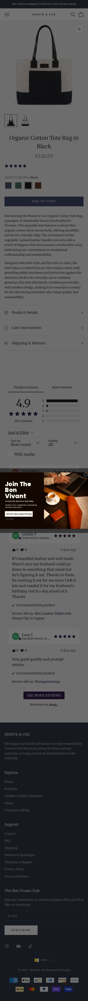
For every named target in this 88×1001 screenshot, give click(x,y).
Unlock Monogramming (19, 513)
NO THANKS (10, 519)
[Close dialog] (85, 474)
